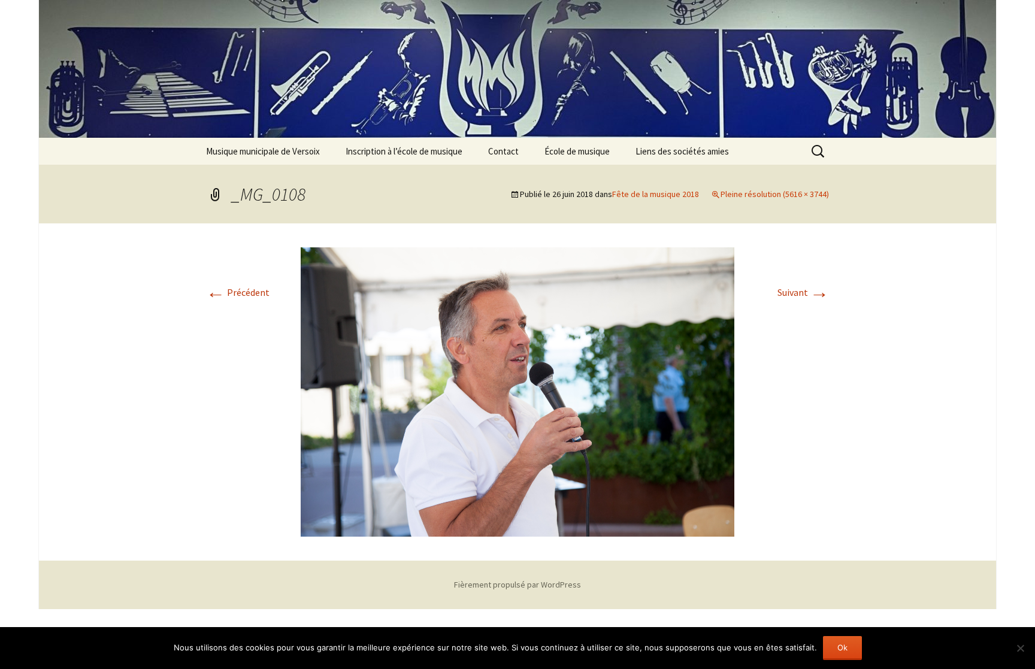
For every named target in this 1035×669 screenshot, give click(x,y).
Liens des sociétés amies (682, 151)
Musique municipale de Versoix (263, 151)
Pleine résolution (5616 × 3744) (775, 194)
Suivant (803, 292)
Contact (503, 151)
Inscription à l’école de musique (404, 151)
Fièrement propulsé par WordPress (517, 584)
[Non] (1020, 648)
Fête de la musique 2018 (655, 194)
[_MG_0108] (517, 390)
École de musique (577, 151)
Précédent (238, 292)
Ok (842, 647)
